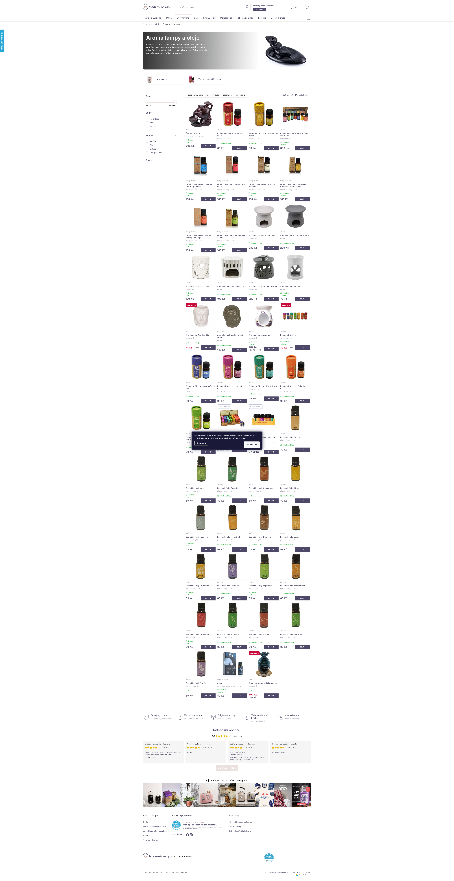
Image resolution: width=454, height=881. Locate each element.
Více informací (240, 438)
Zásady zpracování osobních (248, 469)
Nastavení (201, 443)
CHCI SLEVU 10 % (248, 461)
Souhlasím (252, 444)
